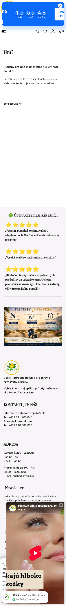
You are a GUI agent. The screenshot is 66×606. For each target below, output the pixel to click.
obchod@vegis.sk (23, 476)
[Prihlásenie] (52, 31)
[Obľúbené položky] (45, 31)
